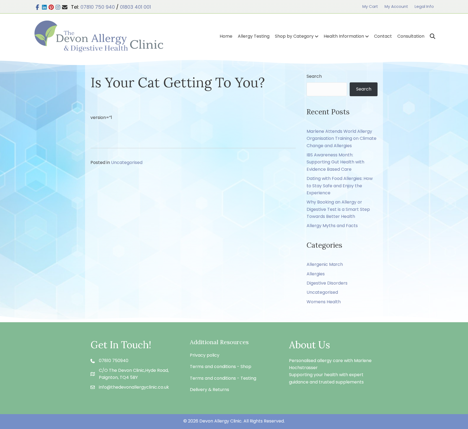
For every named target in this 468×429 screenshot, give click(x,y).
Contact (383, 36)
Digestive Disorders (327, 283)
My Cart (370, 6)
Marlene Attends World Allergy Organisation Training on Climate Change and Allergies (341, 138)
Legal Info (424, 6)
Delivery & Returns (209, 389)
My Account (396, 6)
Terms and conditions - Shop (220, 366)
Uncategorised (126, 162)
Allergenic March (325, 264)
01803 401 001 (135, 7)
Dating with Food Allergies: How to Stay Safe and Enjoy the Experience (340, 185)
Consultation (410, 36)
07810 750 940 (97, 7)
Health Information (344, 36)
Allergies (316, 274)
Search (314, 76)
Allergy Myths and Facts (332, 225)
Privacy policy (204, 355)
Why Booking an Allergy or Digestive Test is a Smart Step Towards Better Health (338, 209)
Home (226, 36)
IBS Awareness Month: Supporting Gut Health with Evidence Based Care (335, 162)
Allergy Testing (253, 36)
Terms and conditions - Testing (223, 378)
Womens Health (324, 302)
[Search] (430, 36)
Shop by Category (294, 36)
